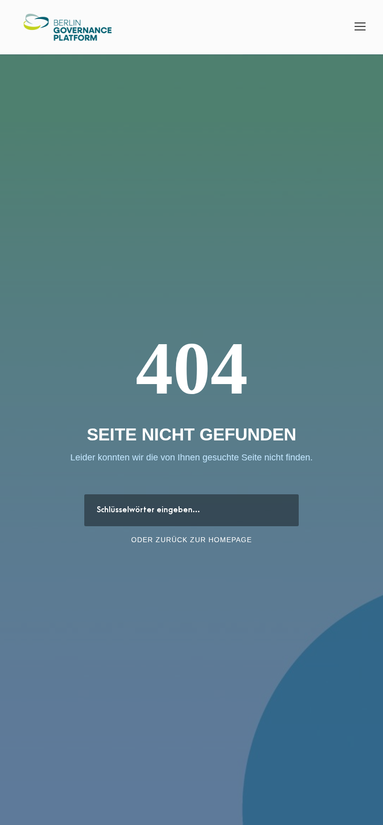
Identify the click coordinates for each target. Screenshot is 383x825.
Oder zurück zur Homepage (191, 540)
